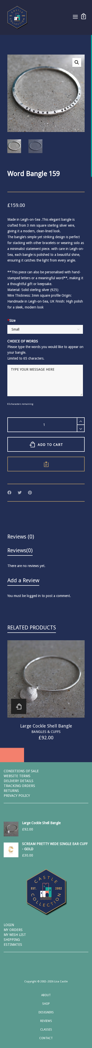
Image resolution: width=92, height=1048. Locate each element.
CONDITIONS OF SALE (21, 771)
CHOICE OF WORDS (22, 341)
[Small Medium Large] (45, 330)
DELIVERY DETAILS (18, 781)
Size (11, 320)
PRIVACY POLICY (17, 796)
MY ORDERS (13, 930)
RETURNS (11, 791)
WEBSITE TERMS (17, 776)
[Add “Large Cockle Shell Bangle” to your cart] (18, 706)
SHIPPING (12, 940)
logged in (34, 596)
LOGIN (9, 925)
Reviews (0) (20, 537)
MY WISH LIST (15, 935)
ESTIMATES (13, 944)
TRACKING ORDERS (19, 786)
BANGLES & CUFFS (46, 732)
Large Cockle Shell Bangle (46, 725)
